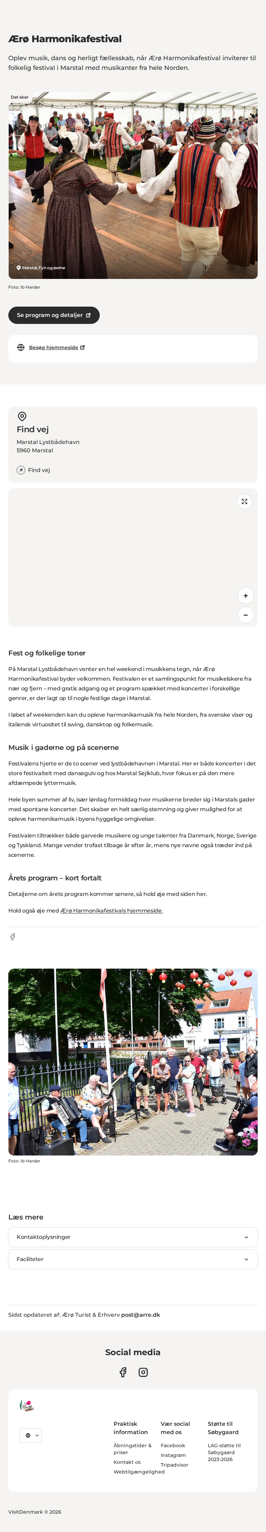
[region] (133, 557)
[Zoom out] (246, 615)
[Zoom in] (246, 595)
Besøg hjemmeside (53, 347)
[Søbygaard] (26, 1406)
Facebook (173, 1445)
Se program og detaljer (50, 315)
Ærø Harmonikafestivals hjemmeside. (111, 910)
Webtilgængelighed (139, 1472)
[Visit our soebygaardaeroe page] (123, 1372)
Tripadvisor (174, 1465)
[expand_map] (244, 501)
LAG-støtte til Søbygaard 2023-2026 (224, 1452)
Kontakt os (127, 1462)
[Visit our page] (143, 1372)
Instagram (173, 1455)
